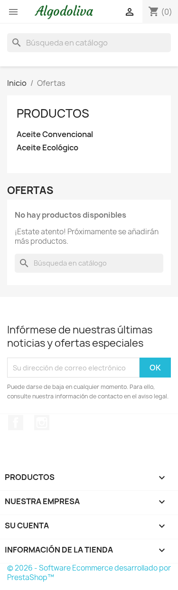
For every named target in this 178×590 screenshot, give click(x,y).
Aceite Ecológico (47, 148)
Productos (53, 113)
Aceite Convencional (55, 134)
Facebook (15, 422)
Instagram (41, 422)
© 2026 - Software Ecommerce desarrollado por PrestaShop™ (89, 572)
